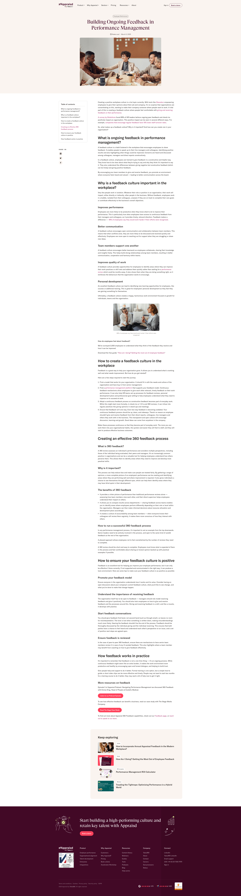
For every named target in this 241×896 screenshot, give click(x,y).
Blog (123, 868)
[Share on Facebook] (61, 163)
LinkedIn (167, 853)
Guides (124, 859)
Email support (169, 859)
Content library (127, 853)
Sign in (166, 5)
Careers (146, 862)
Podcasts (125, 865)
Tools (124, 862)
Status (145, 868)
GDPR (100, 883)
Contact (146, 859)
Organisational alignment (88, 856)
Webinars (125, 856)
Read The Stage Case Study (109, 710)
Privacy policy (83, 883)
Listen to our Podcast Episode (110, 696)
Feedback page (161, 716)
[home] (66, 5)
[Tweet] (61, 158)
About (134, 5)
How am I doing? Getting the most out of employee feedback (141, 353)
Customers (104, 853)
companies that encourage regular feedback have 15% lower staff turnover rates (135, 122)
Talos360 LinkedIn (170, 856)
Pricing (113, 5)
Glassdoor (160, 102)
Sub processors (148, 865)
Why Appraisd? (106, 856)
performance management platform (118, 388)
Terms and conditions (65, 883)
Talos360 (146, 853)
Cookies (75, 883)
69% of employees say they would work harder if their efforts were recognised (138, 220)
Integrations (84, 865)
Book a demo (175, 5)
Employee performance (88, 853)
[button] (80, 5)
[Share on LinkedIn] (61, 154)
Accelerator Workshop (108, 865)
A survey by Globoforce (107, 117)
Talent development (86, 859)
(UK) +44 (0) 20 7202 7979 (173, 862)
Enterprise (83, 862)
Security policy (92, 883)
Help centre (126, 871)
